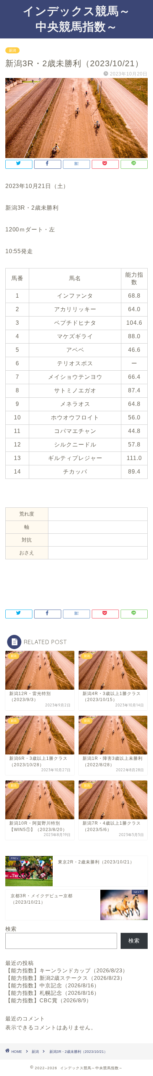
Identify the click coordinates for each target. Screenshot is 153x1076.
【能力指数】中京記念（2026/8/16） (52, 985)
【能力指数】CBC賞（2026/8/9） (48, 1000)
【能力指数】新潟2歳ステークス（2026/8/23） (65, 978)
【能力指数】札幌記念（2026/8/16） (52, 993)
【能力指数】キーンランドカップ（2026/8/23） (66, 970)
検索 (11, 929)
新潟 (12, 50)
